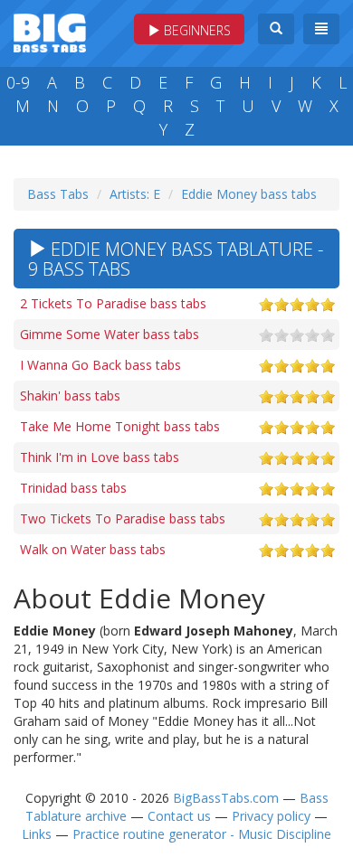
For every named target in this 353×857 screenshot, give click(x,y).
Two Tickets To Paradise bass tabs (122, 518)
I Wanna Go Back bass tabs (100, 364)
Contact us (179, 815)
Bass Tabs (58, 193)
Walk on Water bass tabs (93, 549)
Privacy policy (271, 815)
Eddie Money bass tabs (249, 193)
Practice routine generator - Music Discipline (201, 834)
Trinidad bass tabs (73, 487)
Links (37, 834)
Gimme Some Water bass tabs (109, 334)
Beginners (195, 30)
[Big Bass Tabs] (50, 31)
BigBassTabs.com (226, 797)
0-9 (18, 82)
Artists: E (135, 193)
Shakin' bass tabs (70, 395)
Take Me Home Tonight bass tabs (120, 426)
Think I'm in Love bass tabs (99, 457)
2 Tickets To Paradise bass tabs (113, 303)
